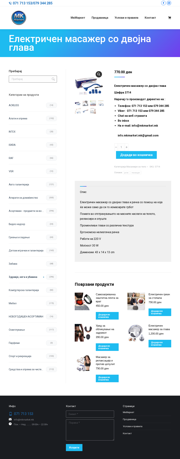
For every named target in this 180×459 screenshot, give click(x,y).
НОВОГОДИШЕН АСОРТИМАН (26, 316)
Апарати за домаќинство (23, 197)
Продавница (129, 419)
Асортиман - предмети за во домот (27, 211)
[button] (99, 74)
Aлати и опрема (18, 118)
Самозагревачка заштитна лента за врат (107, 298)
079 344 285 (42, 3)
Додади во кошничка (136, 155)
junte (126, 173)
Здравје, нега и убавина (23, 277)
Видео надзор (17, 224)
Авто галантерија (19, 184)
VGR (11, 171)
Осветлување (17, 329)
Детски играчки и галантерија (26, 250)
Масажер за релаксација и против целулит (105, 360)
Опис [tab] (83, 192)
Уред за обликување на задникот (105, 329)
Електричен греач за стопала (159, 296)
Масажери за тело (136, 166)
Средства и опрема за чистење (27, 369)
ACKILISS (14, 105)
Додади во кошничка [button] (104, 315)
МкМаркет (128, 412)
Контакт (127, 433)
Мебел (13, 303)
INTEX (12, 131)
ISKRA (12, 144)
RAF (11, 158)
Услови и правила (132, 426)
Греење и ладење (19, 237)
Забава (13, 263)
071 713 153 (22, 3)
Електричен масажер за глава (159, 327)
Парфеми (14, 343)
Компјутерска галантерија (24, 290)
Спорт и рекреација (20, 356)
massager (136, 173)
